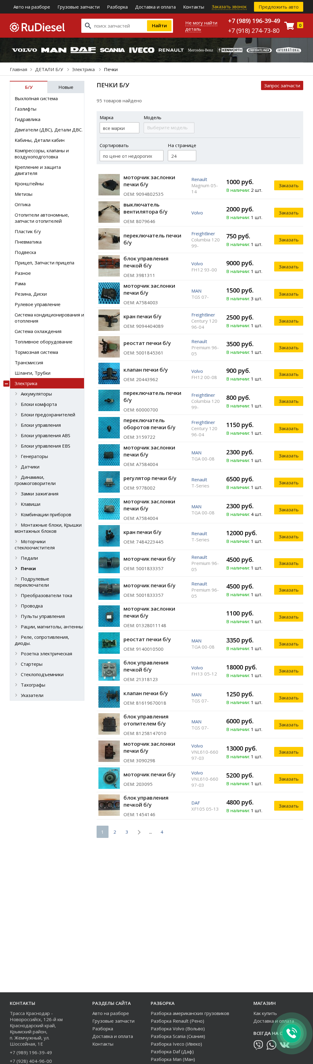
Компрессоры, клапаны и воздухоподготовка (42, 153)
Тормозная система (36, 352)
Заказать (289, 185)
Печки (28, 568)
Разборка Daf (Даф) (172, 1051)
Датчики (30, 467)
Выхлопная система (36, 98)
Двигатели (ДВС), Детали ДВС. (49, 130)
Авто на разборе (31, 7)
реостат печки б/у (147, 342)
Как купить (265, 1013)
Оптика (23, 204)
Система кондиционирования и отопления (49, 318)
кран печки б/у (142, 316)
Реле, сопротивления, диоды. (42, 640)
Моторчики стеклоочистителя (35, 544)
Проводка (32, 606)
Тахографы (33, 685)
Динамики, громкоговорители (35, 480)
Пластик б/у (28, 231)
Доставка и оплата (155, 7)
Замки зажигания (39, 493)
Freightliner (203, 233)
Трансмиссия (29, 362)
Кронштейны (29, 183)
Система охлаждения (38, 331)
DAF (195, 803)
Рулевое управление (38, 304)
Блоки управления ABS (45, 435)
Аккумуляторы (36, 394)
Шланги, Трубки (32, 373)
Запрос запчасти (282, 85)
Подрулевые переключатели (32, 582)
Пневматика (28, 242)
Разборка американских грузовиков (190, 1013)
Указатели (32, 695)
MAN (196, 291)
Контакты (193, 7)
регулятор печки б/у (149, 478)
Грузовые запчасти (78, 7)
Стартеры (31, 664)
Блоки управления (41, 425)
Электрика (84, 69)
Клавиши (30, 504)
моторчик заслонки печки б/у (149, 181)
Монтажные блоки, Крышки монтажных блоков (48, 528)
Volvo (197, 213)
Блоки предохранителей (48, 414)
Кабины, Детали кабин (39, 140)
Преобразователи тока (46, 595)
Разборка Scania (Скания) (178, 1036)
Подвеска (25, 252)
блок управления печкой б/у (145, 262)
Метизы (23, 194)
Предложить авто (279, 7)
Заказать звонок (229, 6)
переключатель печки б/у (152, 239)
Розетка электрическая (46, 653)
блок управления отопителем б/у (145, 720)
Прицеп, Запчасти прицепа (44, 262)
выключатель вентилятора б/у (145, 208)
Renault (199, 179)
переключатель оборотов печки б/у (149, 424)
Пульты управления (43, 616)
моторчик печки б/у (149, 558)
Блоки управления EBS (45, 446)
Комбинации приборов (46, 514)
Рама (20, 283)
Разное (23, 273)
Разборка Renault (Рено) (177, 1021)
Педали (29, 558)
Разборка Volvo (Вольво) (178, 1028)
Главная (18, 69)
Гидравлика (27, 119)
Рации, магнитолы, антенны (52, 626)
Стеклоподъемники (42, 674)
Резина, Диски (31, 294)
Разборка (117, 7)
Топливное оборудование (43, 342)
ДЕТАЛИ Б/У (49, 69)
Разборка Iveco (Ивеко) (176, 1044)
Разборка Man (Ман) (173, 1059)
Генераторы (34, 456)
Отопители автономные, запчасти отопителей (42, 218)
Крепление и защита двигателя (38, 170)
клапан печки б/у (145, 369)
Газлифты (25, 109)
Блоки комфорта (39, 404)
